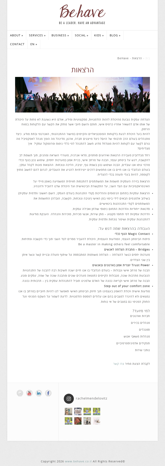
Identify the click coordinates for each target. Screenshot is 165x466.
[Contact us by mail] (20, 393)
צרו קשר (118, 364)
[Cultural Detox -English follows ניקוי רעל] (78, 411)
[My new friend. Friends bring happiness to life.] (68, 411)
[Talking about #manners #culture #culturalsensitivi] (87, 421)
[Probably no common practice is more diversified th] (96, 421)
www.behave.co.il (78, 461)
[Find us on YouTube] (29, 393)
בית (147, 58)
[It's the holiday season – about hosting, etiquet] (87, 411)
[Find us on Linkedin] (39, 393)
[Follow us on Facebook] (48, 393)
